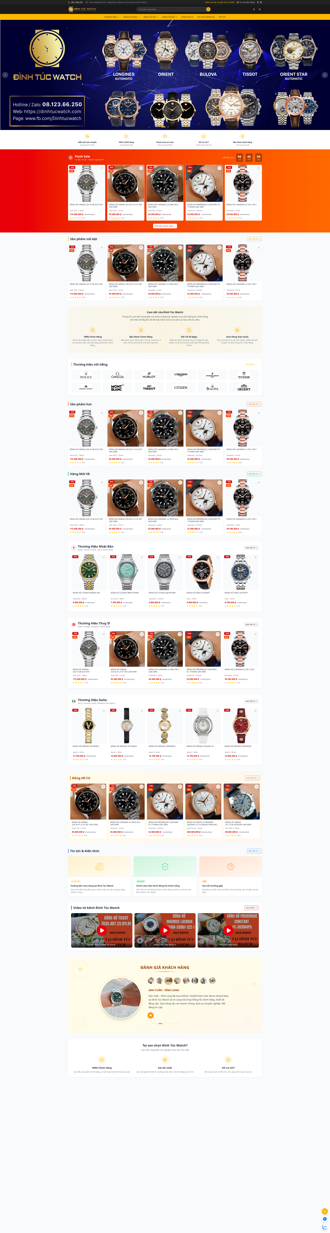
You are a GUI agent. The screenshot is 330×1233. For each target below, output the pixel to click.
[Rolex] (86, 375)
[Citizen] (181, 387)
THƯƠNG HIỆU (110, 17)
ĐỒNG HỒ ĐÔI (168, 17)
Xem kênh (250, 907)
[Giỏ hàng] (259, 9)
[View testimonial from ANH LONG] (186, 981)
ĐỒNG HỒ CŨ (187, 17)
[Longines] (181, 375)
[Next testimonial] (150, 1015)
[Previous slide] (5, 75)
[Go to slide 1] (163, 126)
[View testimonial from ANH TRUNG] (212, 980)
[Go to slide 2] (168, 126)
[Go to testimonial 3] (159, 1024)
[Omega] (117, 375)
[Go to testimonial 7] (174, 1024)
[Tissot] (149, 387)
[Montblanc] (117, 387)
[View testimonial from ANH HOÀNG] (159, 980)
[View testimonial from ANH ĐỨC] (203, 980)
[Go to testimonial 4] (162, 1024)
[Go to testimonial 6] (171, 1024)
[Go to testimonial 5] (166, 1024)
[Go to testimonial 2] (156, 1024)
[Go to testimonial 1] (153, 1024)
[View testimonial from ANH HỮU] (151, 980)
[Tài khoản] (254, 9)
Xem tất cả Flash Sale (164, 226)
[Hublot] (149, 375)
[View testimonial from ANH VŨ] (195, 980)
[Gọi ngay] (325, 1211)
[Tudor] (244, 375)
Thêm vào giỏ (85, 200)
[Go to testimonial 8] (177, 1024)
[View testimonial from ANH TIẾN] (177, 980)
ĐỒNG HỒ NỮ (150, 17)
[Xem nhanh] (95, 200)
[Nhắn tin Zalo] (325, 1227)
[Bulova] (212, 387)
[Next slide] (325, 75)
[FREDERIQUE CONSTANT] (212, 375)
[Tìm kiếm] (208, 9)
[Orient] (244, 387)
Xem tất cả (253, 239)
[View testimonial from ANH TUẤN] (168, 980)
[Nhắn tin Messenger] (325, 1219)
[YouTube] (261, 2)
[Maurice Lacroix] (86, 387)
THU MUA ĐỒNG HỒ (206, 17)
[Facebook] (258, 2)
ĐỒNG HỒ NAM (130, 17)
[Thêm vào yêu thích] (102, 168)
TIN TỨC (222, 17)
